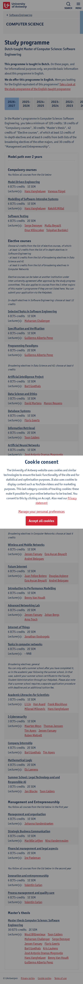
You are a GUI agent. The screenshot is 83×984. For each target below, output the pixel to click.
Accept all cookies (41, 521)
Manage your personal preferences (41, 511)
